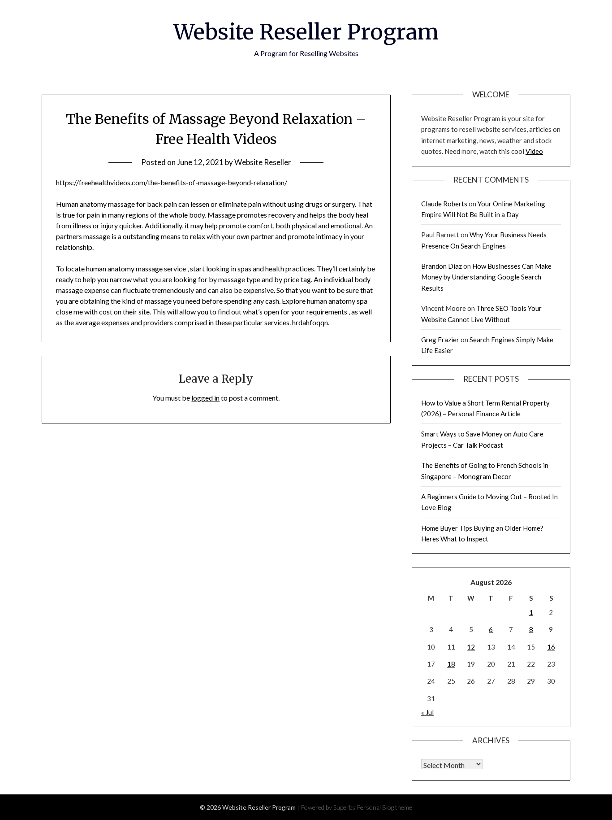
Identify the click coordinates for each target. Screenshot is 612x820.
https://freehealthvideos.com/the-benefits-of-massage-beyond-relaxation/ (171, 182)
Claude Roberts (444, 204)
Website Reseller (262, 162)
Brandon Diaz (441, 266)
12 (471, 647)
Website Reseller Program (306, 31)
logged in (205, 397)
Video (534, 151)
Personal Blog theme (384, 807)
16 (551, 647)
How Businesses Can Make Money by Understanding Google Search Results (486, 277)
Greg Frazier (440, 340)
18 (451, 664)
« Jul (427, 712)
